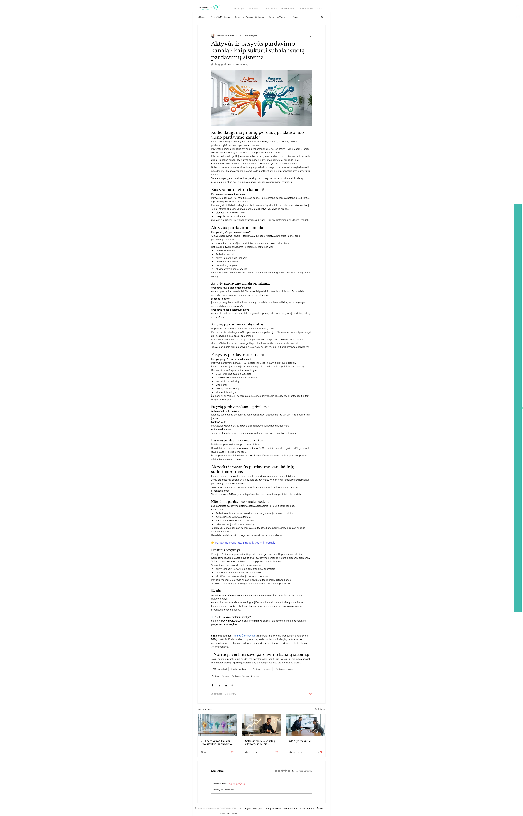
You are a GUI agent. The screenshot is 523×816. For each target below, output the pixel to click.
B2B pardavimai (220, 669)
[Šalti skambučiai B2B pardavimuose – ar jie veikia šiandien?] (261, 725)
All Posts (201, 17)
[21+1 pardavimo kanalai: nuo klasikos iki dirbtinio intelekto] (217, 725)
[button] (322, 17)
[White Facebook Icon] (518, 12)
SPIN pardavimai (300, 741)
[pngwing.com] (518, 7)
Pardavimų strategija (285, 669)
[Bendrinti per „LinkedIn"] (225, 685)
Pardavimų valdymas (262, 669)
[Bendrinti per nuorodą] (232, 685)
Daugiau (296, 17)
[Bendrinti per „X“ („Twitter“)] (219, 685)
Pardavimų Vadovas (278, 17)
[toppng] (518, 16)
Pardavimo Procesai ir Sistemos (249, 17)
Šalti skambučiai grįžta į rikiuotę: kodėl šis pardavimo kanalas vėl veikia (260, 743)
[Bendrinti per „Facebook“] (212, 685)
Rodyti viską (320, 709)
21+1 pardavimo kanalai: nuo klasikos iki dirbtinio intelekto (216, 743)
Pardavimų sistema (239, 669)
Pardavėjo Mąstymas (220, 17)
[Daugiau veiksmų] (310, 35)
